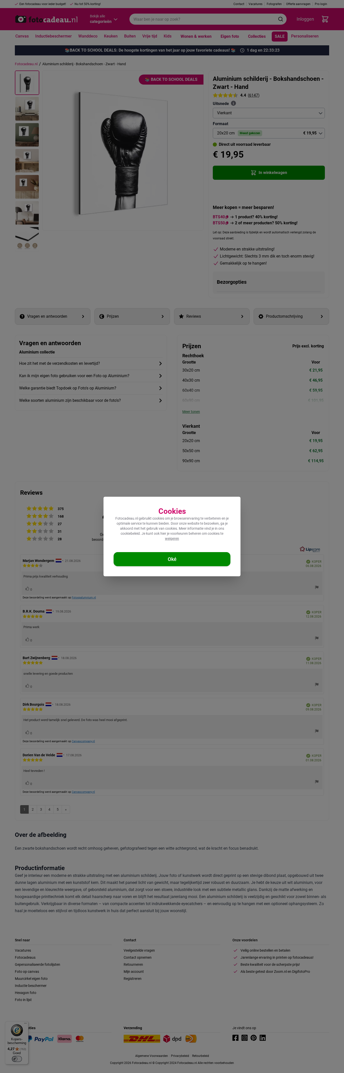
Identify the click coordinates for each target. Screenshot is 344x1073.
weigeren (172, 538)
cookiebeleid (130, 533)
